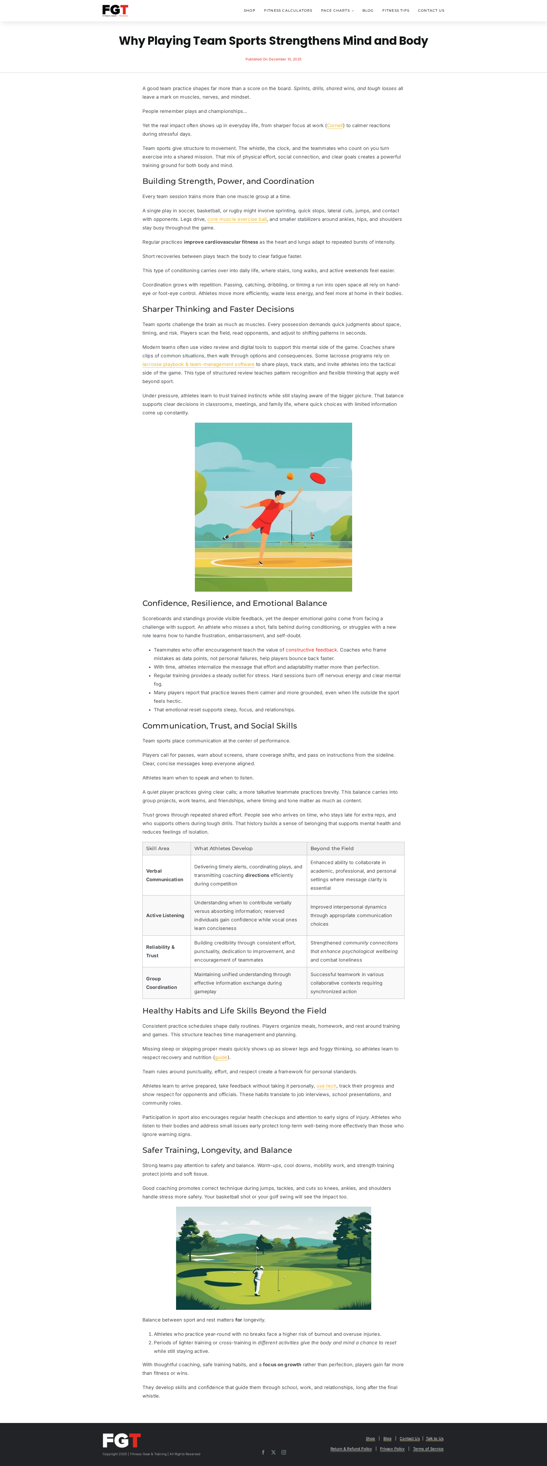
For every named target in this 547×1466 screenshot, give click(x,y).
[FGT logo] (115, 7)
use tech (326, 1086)
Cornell (335, 125)
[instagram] (283, 1452)
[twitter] (273, 1452)
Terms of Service (428, 1448)
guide (221, 1057)
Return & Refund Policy (351, 1448)
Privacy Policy (392, 1448)
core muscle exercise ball (237, 219)
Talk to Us (435, 1438)
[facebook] (263, 1452)
